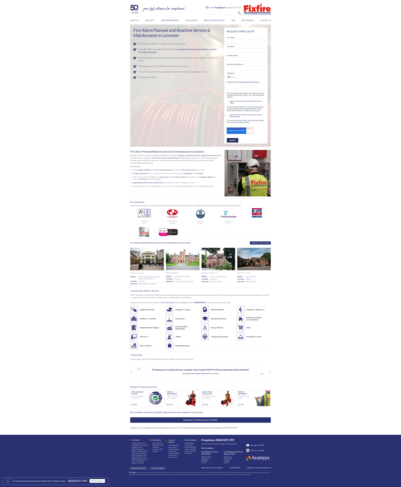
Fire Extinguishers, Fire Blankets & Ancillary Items (140, 445)
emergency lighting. (207, 177)
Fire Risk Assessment (140, 173)
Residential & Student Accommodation (254, 319)
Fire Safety (199, 173)
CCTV (175, 457)
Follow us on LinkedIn (258, 450)
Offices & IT (144, 337)
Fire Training (140, 463)
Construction (180, 319)
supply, (140, 170)
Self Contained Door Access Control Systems (174, 447)
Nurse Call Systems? (167, 302)
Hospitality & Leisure (253, 337)
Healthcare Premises (147, 310)
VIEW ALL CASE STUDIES (260, 243)
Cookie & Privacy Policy (138, 468)
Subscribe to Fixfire (257, 445)
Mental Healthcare (217, 310)
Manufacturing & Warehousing (181, 328)
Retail (248, 328)
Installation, (182, 49)
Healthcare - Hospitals (148, 319)
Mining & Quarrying (182, 346)
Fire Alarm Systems (137, 443)
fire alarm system (179, 177)
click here (184, 302)
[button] (134, 20)
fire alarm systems (189, 170)
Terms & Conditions (157, 468)
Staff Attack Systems (157, 445)
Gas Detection (139, 455)
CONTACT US (265, 20)
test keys (143, 179)
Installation (180, 155)
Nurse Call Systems (157, 443)
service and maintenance (163, 170)
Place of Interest (145, 346)
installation (147, 170)
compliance (187, 173)
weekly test (164, 177)
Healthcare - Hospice (183, 310)
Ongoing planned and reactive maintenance (148, 183)
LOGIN (211, 7)
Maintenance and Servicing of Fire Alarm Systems (203, 155)
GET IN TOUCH (97, 481)
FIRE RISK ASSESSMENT (170, 20)
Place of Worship (217, 328)
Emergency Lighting (137, 451)
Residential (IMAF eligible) (149, 328)
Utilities (178, 337)
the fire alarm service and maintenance (166, 158)
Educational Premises (218, 319)
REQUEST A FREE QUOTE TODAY (200, 420)
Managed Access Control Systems (174, 455)
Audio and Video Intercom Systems (174, 451)
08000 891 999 (77, 481)
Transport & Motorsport (219, 337)
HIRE (233, 20)
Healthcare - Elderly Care (255, 310)
